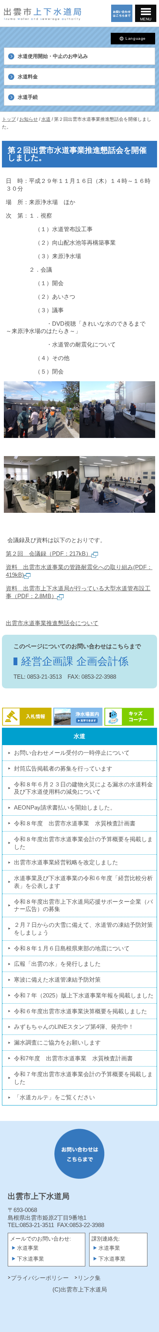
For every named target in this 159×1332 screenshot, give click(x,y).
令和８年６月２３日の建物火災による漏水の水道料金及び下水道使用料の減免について (83, 788)
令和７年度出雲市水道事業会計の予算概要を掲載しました (83, 1078)
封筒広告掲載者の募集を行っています (63, 768)
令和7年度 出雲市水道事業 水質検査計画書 (73, 1058)
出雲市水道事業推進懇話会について (52, 623)
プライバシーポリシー (40, 1278)
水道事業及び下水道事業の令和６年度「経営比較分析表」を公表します (83, 882)
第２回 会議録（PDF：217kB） (48, 553)
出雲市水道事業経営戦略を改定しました (66, 862)
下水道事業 (30, 1259)
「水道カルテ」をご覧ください (54, 1097)
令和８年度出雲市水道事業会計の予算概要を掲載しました (83, 843)
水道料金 (28, 76)
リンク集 (89, 1278)
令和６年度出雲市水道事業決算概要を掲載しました (80, 1011)
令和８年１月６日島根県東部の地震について (72, 948)
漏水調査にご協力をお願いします (57, 1042)
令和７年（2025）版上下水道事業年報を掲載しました (84, 995)
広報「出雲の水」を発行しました (57, 963)
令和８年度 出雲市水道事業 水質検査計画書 (74, 823)
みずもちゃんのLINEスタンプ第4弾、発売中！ (74, 1026)
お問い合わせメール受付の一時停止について (72, 752)
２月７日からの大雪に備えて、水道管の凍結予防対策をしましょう (83, 928)
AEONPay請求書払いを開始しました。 (65, 807)
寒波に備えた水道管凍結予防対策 (57, 979)
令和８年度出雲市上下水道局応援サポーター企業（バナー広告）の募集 (83, 905)
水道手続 (28, 97)
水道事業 (28, 1248)
